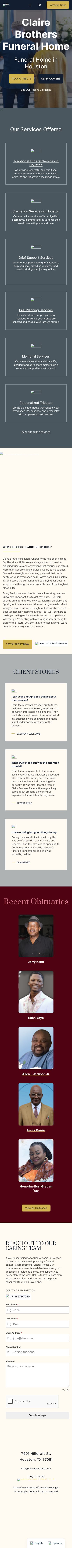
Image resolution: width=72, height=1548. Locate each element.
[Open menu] (30, 5)
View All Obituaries (36, 1207)
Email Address (14, 1333)
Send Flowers (50, 78)
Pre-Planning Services (36, 310)
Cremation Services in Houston (36, 211)
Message (10, 1361)
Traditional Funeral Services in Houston (36, 163)
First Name (12, 1304)
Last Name (12, 1318)
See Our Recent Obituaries (36, 89)
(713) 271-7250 (20, 1296)
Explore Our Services (36, 432)
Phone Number (13, 1347)
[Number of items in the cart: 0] (39, 5)
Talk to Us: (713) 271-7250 (53, 643)
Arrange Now (58, 4)
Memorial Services (36, 356)
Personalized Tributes (35, 403)
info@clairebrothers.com (36, 1468)
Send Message (37, 1415)
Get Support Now (17, 644)
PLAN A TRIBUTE (21, 78)
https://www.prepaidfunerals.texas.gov (36, 1487)
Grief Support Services (36, 257)
